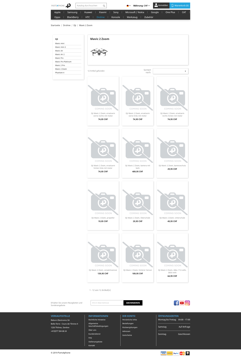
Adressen (126, 331)
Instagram (187, 302)
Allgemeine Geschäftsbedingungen (98, 324)
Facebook (176, 302)
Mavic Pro (59, 58)
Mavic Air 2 (60, 54)
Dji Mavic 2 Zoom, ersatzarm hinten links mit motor (103, 166)
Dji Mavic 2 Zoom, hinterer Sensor (137, 270)
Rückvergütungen (129, 327)
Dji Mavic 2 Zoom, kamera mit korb (137, 166)
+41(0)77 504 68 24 (59, 331)
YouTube (181, 302)
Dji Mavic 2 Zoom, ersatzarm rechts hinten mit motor (172, 114)
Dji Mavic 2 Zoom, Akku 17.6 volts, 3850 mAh (172, 271)
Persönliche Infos (129, 319)
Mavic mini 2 (60, 47)
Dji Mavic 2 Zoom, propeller (103, 218)
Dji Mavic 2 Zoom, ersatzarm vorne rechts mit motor (103, 114)
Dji (56, 39)
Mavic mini (59, 43)
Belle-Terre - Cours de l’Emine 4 (64, 323)
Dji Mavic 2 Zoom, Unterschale (172, 218)
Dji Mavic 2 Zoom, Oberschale (137, 218)
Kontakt (91, 345)
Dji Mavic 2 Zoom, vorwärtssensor (103, 270)
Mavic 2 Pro (60, 65)
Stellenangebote (95, 341)
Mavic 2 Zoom (61, 69)
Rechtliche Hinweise (96, 319)
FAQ (90, 338)
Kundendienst (94, 334)
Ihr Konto (128, 315)
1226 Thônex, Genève (60, 327)
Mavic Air (59, 50)
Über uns (92, 330)
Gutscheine (127, 335)
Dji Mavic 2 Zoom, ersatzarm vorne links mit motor (138, 114)
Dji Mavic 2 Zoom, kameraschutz (172, 165)
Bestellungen (128, 323)
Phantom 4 (59, 72)
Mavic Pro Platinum (63, 61)
